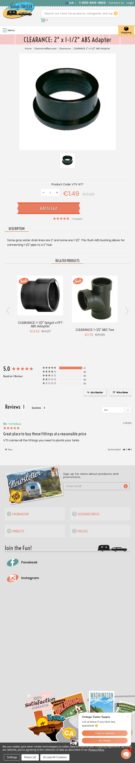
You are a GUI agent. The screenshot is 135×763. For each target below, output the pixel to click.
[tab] (67, 261)
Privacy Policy (96, 749)
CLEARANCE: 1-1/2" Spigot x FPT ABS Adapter (40, 324)
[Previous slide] (126, 311)
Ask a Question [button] (97, 392)
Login (130, 3)
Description (17, 228)
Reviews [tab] (12, 406)
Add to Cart (40, 295)
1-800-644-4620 (92, 3)
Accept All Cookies (55, 757)
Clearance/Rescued (45, 48)
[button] (125, 449)
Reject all (30, 757)
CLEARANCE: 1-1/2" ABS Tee (95, 330)
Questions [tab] (36, 407)
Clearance (65, 48)
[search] (116, 13)
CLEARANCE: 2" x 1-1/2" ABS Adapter (91, 48)
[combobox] (79, 13)
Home (28, 48)
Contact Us (116, 3)
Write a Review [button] (122, 392)
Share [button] (10, 449)
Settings (12, 757)
